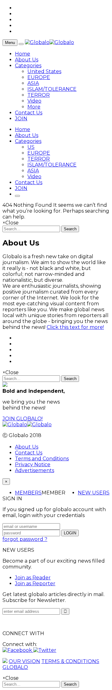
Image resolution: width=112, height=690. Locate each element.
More (33, 107)
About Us (26, 60)
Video (34, 101)
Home (22, 54)
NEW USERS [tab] (94, 493)
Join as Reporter (35, 583)
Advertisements (34, 470)
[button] (17, 650)
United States (44, 71)
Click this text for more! (75, 327)
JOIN (21, 119)
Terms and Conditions (42, 459)
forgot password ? (24, 539)
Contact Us (28, 113)
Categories (28, 66)
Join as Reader (33, 578)
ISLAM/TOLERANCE (52, 89)
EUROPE (38, 77)
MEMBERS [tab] (28, 493)
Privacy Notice (32, 464)
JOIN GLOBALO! (22, 419)
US (31, 147)
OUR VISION (24, 661)
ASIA (33, 83)
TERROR (38, 95)
